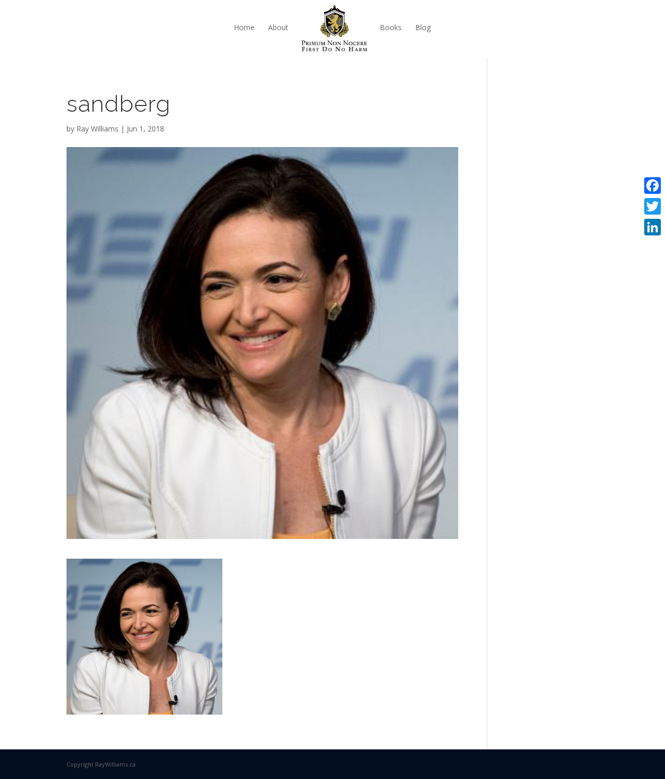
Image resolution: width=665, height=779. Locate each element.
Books (391, 27)
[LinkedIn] (652, 227)
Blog (423, 27)
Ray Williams (97, 129)
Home (244, 27)
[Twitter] (652, 206)
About (278, 27)
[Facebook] (652, 185)
